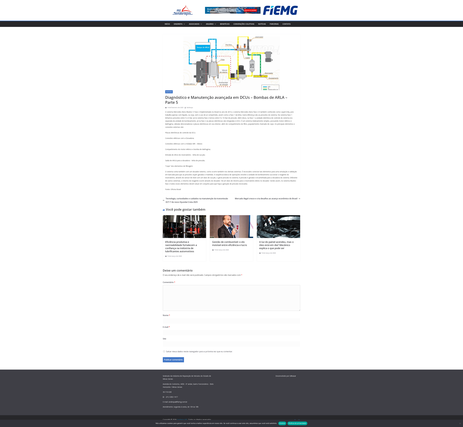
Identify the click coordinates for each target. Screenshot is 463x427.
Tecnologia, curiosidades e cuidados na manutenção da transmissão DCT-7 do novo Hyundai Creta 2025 (197, 200)
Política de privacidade (297, 423)
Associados (194, 24)
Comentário (169, 282)
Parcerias (274, 24)
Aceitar (282, 423)
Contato (287, 24)
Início (167, 24)
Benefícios (225, 24)
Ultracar (293, 376)
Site (164, 338)
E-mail (166, 327)
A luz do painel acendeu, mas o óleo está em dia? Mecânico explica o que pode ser (276, 245)
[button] (183, 24)
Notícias (262, 24)
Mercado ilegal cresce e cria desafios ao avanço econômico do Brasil (266, 198)
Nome (166, 315)
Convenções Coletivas (243, 24)
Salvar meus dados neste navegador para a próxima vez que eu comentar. (199, 351)
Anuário (210, 24)
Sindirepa (178, 24)
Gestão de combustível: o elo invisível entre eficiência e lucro (229, 243)
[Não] (460, 423)
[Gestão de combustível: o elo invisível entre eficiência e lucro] (231, 226)
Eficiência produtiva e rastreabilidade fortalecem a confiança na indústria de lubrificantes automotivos (181, 246)
